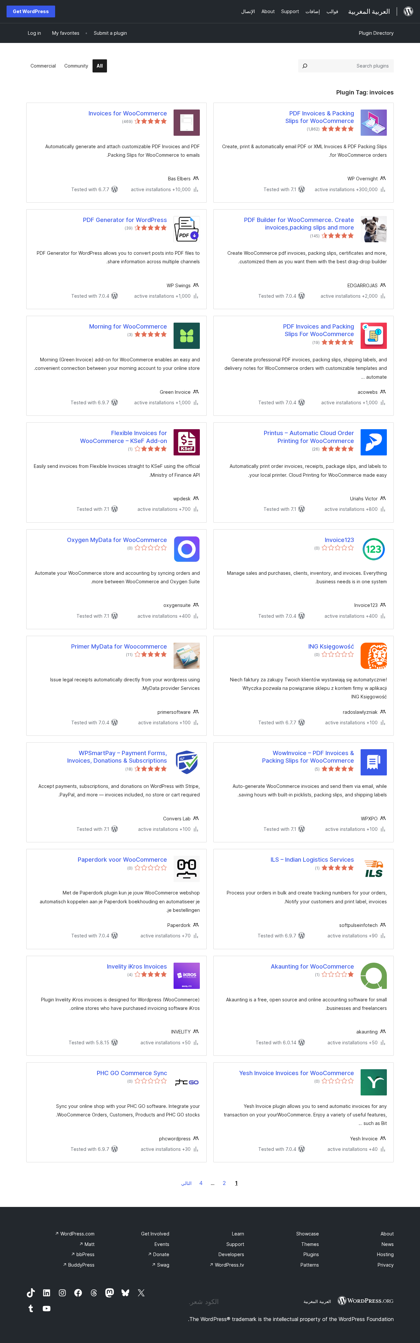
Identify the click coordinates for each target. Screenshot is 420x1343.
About (387, 1233)
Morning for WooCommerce (128, 326)
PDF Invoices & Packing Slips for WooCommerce (319, 117)
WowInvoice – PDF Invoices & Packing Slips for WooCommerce (308, 757)
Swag (160, 1265)
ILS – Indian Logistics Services (312, 859)
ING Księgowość (331, 646)
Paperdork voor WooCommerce (122, 859)
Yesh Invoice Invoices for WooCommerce (296, 1073)
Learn (238, 1233)
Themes (310, 1244)
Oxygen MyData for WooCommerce (117, 539)
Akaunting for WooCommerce (312, 966)
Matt (86, 1244)
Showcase (307, 1233)
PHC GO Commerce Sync (132, 1073)
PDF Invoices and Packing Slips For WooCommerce (318, 330)
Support (235, 1244)
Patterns (310, 1265)
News (388, 1244)
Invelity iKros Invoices (137, 966)
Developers (231, 1254)
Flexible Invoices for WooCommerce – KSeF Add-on (123, 437)
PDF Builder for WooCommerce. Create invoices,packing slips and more (299, 223)
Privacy (386, 1265)
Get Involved (155, 1233)
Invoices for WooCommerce (128, 113)
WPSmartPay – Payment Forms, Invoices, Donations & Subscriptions (117, 757)
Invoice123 (339, 539)
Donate (158, 1254)
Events (162, 1244)
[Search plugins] (304, 65)
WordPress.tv (226, 1265)
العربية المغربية (317, 1301)
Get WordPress (31, 11)
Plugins (311, 1254)
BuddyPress (78, 1265)
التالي (186, 1183)
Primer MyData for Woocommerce (119, 646)
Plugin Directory (376, 33)
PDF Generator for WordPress (125, 219)
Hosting (385, 1254)
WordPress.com (74, 1233)
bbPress (82, 1254)
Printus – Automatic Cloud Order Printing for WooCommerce (309, 437)
